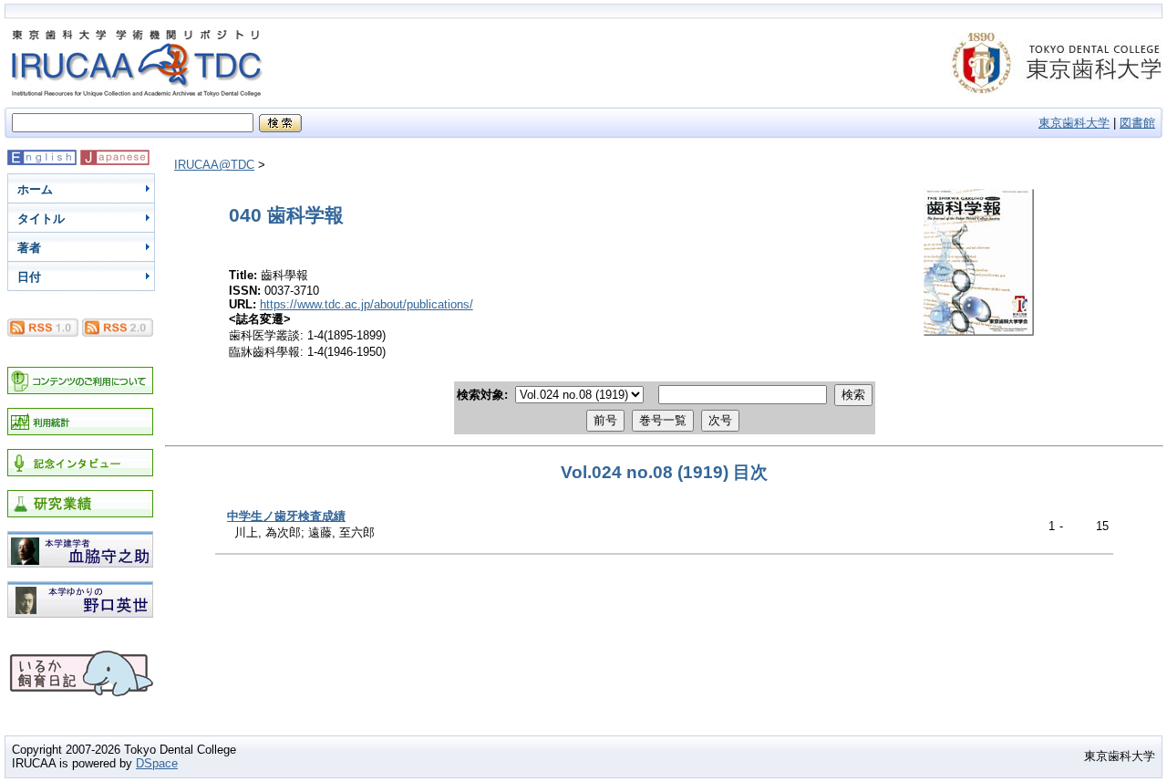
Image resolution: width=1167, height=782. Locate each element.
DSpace (157, 763)
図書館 (1137, 123)
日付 (29, 277)
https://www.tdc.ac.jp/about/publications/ (366, 304)
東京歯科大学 (1074, 123)
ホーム (35, 189)
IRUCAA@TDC (214, 165)
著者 (29, 248)
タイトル (41, 218)
